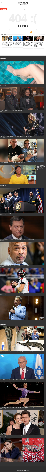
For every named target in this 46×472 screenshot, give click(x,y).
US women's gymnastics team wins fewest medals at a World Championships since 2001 (20, 9)
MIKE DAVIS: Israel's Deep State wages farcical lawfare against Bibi (17, 44)
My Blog (23, 2)
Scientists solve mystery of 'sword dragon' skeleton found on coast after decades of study (7, 44)
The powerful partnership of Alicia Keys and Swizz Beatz (11, 110)
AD (21, 467)
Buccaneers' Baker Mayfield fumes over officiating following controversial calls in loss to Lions (18, 293)
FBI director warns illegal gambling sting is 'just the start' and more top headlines (16, 213)
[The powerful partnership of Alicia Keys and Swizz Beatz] (22, 98)
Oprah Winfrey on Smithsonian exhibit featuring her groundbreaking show (41, 167)
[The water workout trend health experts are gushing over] (22, 72)
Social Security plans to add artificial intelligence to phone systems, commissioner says (17, 239)
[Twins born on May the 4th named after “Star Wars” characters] (22, 150)
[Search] (31, 32)
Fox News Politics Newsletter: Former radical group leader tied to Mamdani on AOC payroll (18, 462)
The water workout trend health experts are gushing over (11, 84)
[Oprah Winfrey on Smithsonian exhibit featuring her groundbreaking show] (18, 174)
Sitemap (28, 467)
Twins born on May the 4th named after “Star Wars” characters (12, 162)
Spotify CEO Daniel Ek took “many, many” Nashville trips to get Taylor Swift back (16, 136)
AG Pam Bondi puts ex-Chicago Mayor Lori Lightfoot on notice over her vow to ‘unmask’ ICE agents (19, 320)
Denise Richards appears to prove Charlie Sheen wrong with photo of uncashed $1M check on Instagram (38, 44)
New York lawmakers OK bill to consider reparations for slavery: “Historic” (14, 265)
